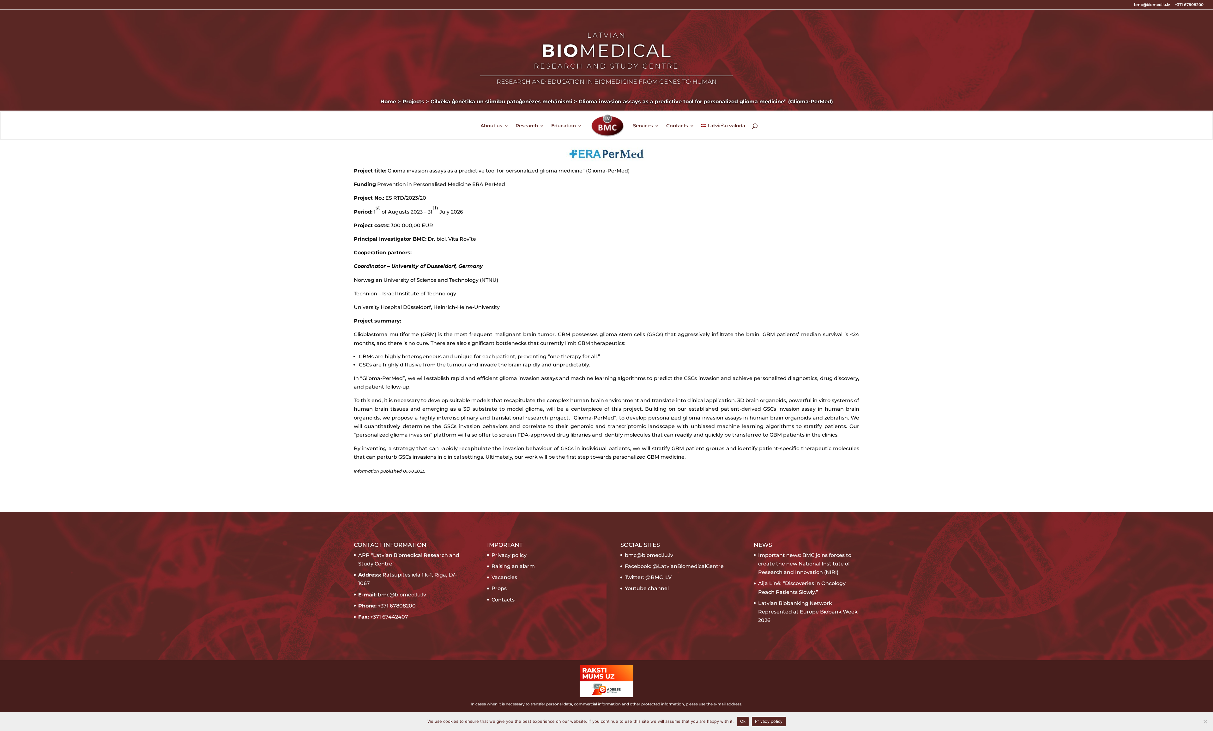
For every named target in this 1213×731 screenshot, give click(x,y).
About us (491, 126)
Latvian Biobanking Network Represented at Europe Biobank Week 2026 (808, 611)
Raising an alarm (513, 566)
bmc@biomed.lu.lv (1152, 5)
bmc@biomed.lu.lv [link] (649, 555)
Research (527, 126)
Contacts (677, 126)
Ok (743, 721)
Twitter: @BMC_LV (648, 577)
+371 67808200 (1189, 5)
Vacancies (504, 577)
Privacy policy (509, 555)
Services (643, 126)
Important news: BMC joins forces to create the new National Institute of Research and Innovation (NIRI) (804, 563)
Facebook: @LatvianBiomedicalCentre (674, 566)
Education (563, 126)
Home (388, 102)
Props (499, 588)
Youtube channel (647, 588)
